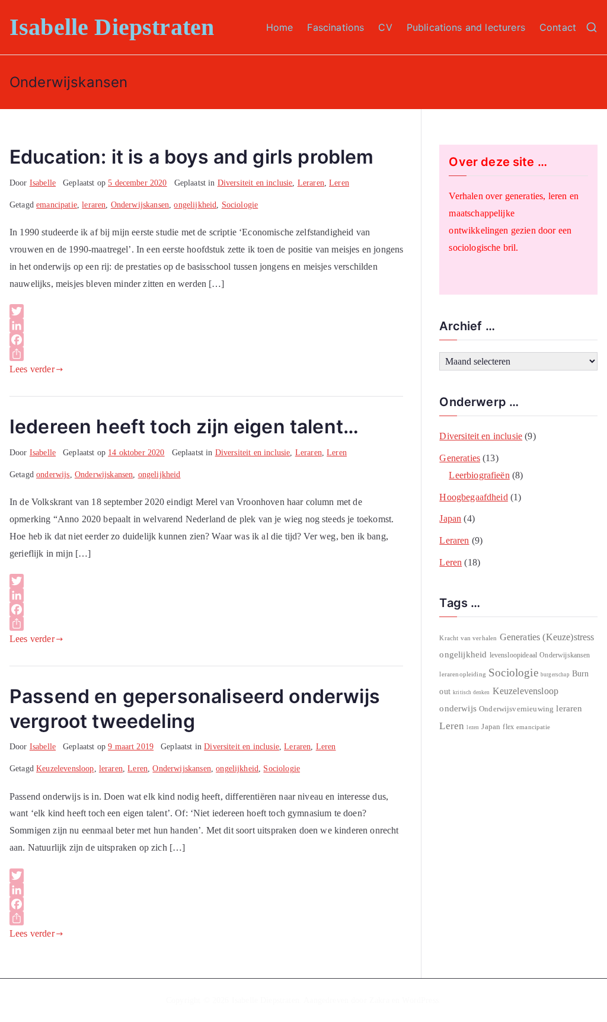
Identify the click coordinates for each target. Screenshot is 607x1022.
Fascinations (335, 27)
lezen (473, 727)
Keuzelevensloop (65, 768)
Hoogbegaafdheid (473, 497)
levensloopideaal (514, 655)
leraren (94, 204)
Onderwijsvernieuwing (516, 708)
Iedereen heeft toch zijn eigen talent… (184, 426)
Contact (557, 27)
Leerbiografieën (479, 475)
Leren (339, 182)
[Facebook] (206, 340)
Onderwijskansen (140, 204)
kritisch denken (471, 692)
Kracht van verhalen (468, 637)
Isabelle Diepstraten (111, 27)
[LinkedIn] (206, 325)
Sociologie (240, 204)
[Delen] (206, 354)
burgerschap (555, 675)
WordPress (420, 1000)
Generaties (459, 458)
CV (385, 27)
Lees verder (32, 369)
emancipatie (56, 204)
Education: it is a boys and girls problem (191, 156)
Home (279, 27)
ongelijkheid (195, 204)
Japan (450, 518)
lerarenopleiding (462, 674)
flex (508, 727)
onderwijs (52, 474)
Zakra (379, 1000)
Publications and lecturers (466, 27)
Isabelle (43, 182)
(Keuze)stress (568, 637)
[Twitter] (206, 311)
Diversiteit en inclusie (255, 182)
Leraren (311, 182)
